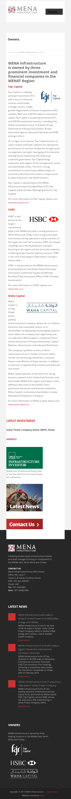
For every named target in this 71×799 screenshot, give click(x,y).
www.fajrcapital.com (18, 202)
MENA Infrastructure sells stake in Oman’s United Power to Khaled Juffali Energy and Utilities (38, 618)
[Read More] (24, 640)
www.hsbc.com (15, 288)
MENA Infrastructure (27, 52)
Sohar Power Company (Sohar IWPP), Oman (30, 429)
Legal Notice (52, 791)
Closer (42, 795)
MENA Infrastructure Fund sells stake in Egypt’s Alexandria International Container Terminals (39, 649)
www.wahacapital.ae (18, 404)
